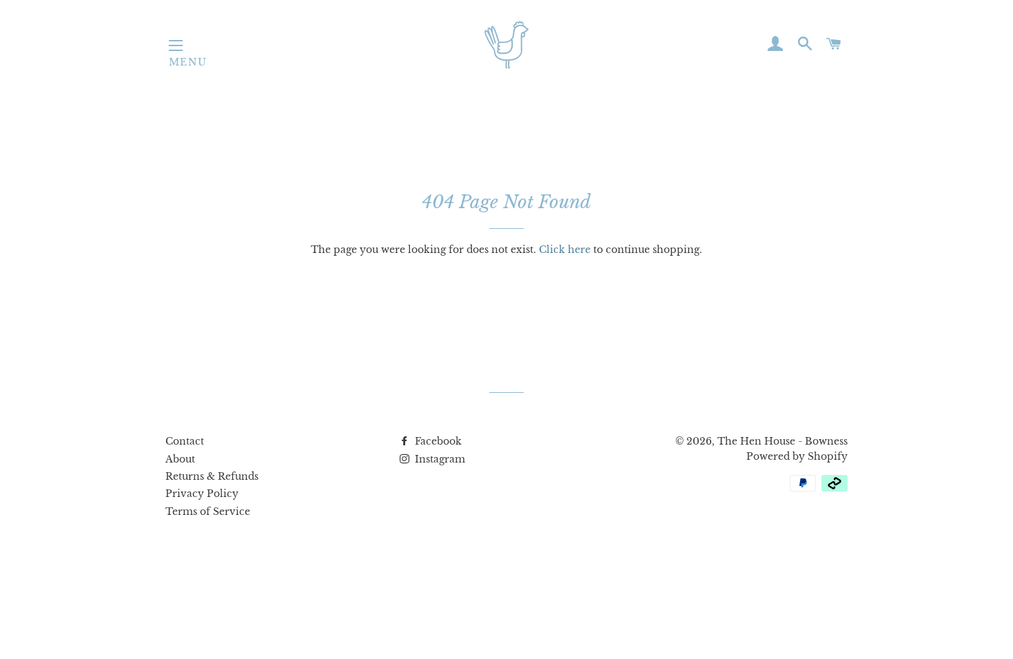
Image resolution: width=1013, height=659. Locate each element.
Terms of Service (207, 511)
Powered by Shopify (797, 456)
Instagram (438, 459)
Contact (184, 441)
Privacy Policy (201, 493)
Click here (565, 249)
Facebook (437, 441)
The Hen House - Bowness (782, 441)
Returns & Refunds (211, 476)
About (180, 459)
